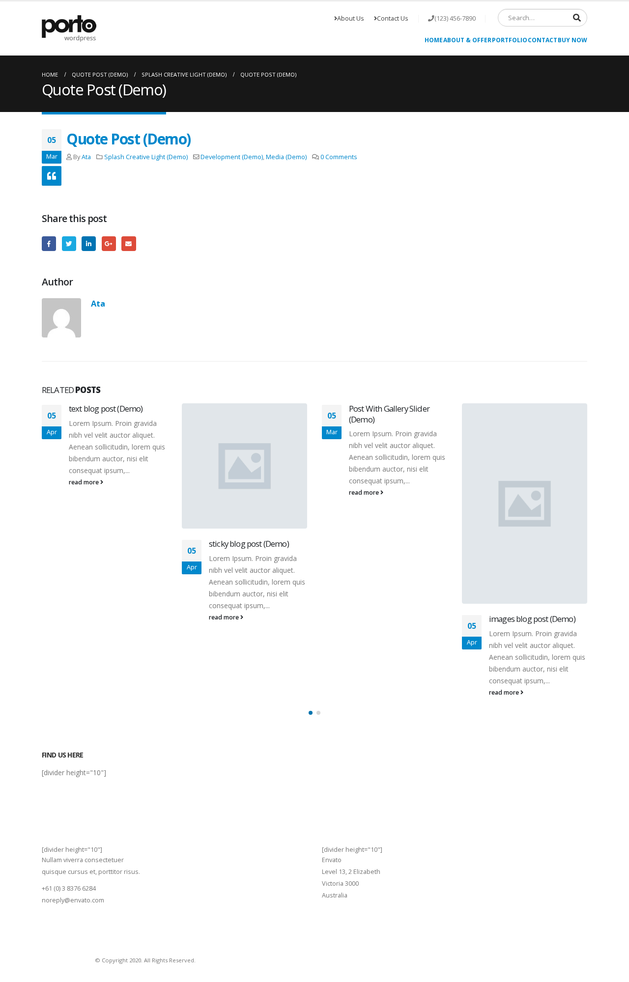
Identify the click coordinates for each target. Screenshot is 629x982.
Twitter (69, 243)
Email (128, 243)
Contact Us (392, 18)
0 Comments (338, 157)
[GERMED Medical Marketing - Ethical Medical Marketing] (69, 28)
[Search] (577, 17)
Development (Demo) (231, 157)
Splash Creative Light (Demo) (146, 157)
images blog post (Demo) (532, 618)
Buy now (572, 40)
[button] (310, 712)
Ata (86, 157)
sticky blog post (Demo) (249, 543)
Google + (109, 243)
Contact (542, 40)
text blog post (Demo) (106, 408)
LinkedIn (89, 243)
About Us (350, 18)
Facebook (49, 243)
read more (84, 482)
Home (434, 40)
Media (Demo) (286, 157)
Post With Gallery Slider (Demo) (389, 414)
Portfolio (509, 40)
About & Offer (467, 40)
